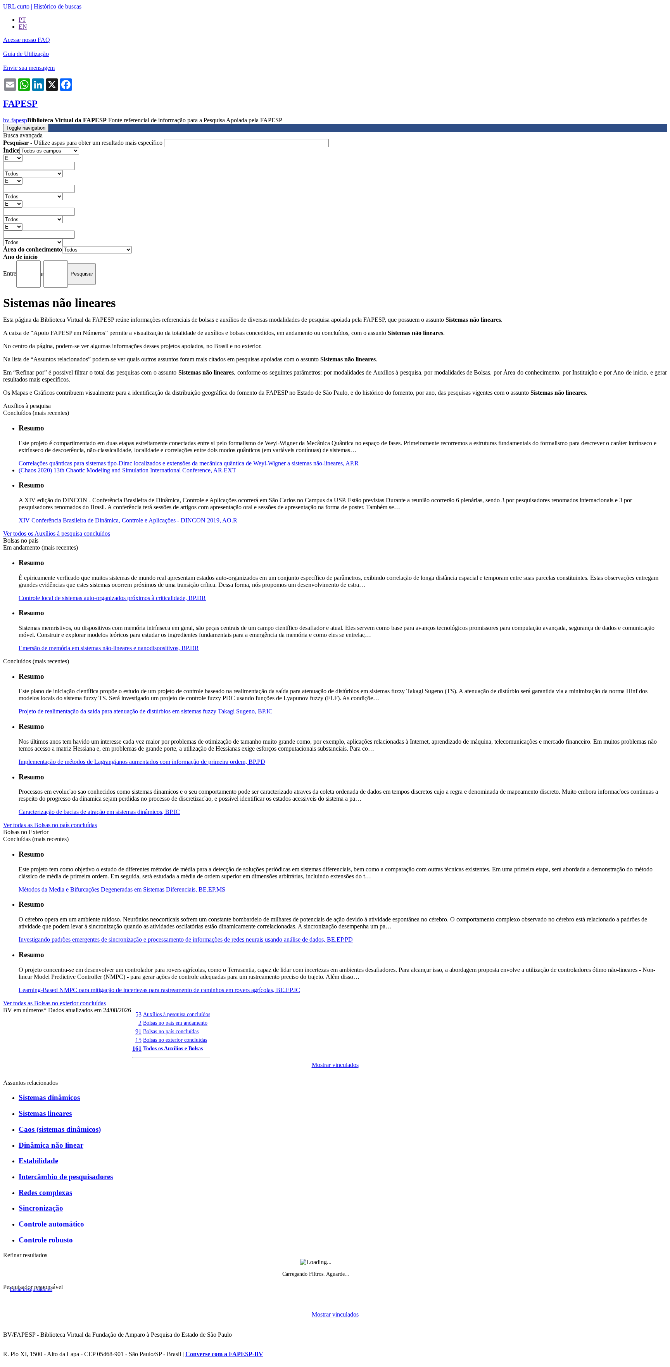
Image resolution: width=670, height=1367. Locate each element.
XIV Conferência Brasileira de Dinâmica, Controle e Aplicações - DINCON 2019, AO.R (128, 520)
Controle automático (51, 1224)
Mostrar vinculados (335, 1065)
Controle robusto (46, 1240)
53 (138, 1014)
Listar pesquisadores (31, 1289)
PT (22, 19)
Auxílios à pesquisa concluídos (176, 1014)
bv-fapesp (15, 120)
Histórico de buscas (57, 6)
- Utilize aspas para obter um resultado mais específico (83, 142)
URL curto (16, 6)
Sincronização (41, 1208)
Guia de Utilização (26, 53)
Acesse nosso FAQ (26, 39)
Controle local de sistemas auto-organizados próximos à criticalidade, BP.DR (112, 598)
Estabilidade (38, 1161)
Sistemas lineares (45, 1113)
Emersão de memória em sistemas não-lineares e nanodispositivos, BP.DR (109, 648)
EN (23, 26)
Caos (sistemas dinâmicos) (60, 1129)
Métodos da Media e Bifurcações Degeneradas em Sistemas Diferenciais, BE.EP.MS (122, 889)
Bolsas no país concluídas (171, 1031)
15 (138, 1040)
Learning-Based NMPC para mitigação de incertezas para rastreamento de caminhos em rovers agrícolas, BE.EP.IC (159, 990)
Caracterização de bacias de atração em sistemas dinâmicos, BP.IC (99, 811)
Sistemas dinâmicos (49, 1097)
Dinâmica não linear (51, 1145)
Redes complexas (45, 1192)
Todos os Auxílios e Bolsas (173, 1048)
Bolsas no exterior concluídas (175, 1040)
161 (137, 1048)
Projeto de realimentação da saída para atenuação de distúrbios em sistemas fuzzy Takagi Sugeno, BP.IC (146, 711)
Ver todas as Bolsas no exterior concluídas (54, 1003)
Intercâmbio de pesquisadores (66, 1177)
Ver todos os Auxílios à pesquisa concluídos (56, 533)
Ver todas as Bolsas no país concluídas (50, 825)
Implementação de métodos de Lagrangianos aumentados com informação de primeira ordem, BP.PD (142, 761)
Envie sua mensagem (29, 67)
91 (138, 1031)
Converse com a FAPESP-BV (224, 1354)
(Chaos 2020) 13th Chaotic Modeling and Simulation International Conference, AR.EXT (127, 470)
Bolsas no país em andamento (175, 1023)
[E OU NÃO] (12, 157)
